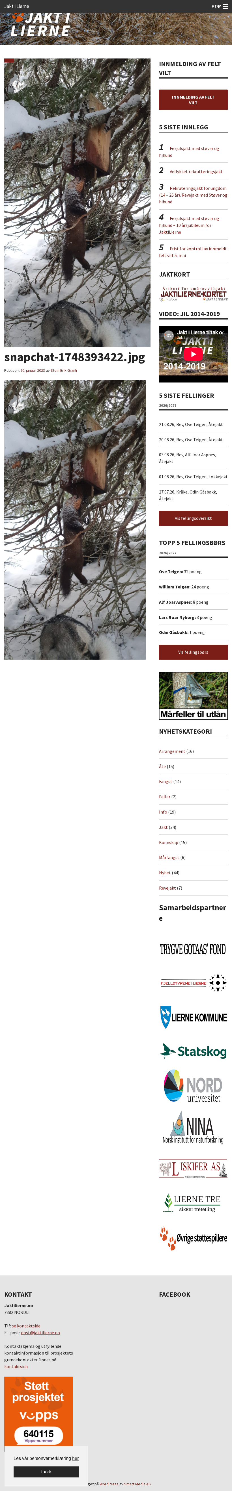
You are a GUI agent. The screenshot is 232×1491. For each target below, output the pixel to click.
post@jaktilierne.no (40, 1332)
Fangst (165, 781)
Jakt (163, 827)
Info (163, 812)
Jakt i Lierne (16, 6)
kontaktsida (16, 1366)
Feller (164, 796)
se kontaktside (26, 1326)
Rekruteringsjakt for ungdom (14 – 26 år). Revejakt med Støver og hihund (193, 195)
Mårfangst (169, 857)
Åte (162, 766)
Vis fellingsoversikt (193, 518)
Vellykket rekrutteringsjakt (196, 171)
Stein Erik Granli (64, 370)
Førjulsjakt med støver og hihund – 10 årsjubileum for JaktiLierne (189, 225)
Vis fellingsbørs (193, 652)
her (75, 1458)
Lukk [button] (46, 1472)
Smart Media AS (137, 1483)
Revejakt (167, 888)
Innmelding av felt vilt (193, 99)
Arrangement (172, 751)
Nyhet (165, 872)
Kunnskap (168, 842)
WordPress (109, 1483)
